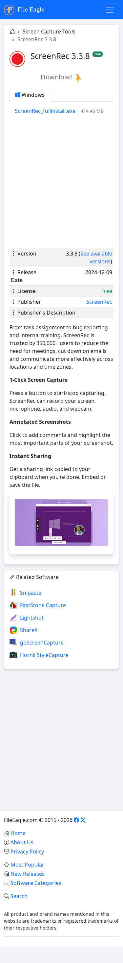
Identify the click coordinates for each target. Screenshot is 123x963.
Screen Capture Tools (49, 31)
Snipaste (30, 592)
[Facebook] (76, 820)
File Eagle (30, 9)
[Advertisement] (61, 181)
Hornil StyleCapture (44, 655)
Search (19, 896)
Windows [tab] (32, 94)
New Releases (27, 873)
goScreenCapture (42, 642)
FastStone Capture (43, 605)
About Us (21, 842)
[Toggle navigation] (110, 9)
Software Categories (35, 883)
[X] (83, 820)
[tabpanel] (64, 111)
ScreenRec (99, 301)
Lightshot (32, 617)
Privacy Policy (27, 851)
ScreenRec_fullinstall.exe (45, 110)
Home (18, 833)
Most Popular (27, 864)
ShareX (28, 630)
